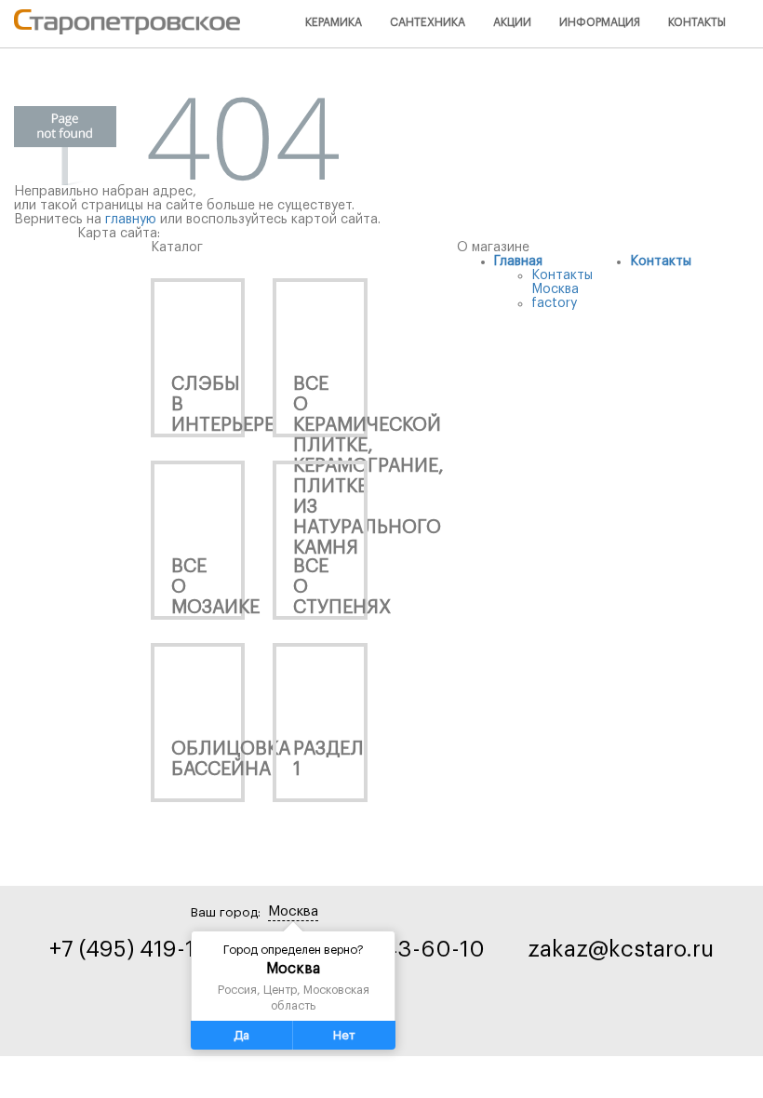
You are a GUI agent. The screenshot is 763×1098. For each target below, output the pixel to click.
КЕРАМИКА (333, 22)
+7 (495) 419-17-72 (143, 949)
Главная (518, 261)
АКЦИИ (512, 22)
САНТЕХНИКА (427, 22)
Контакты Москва (562, 282)
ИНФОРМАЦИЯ (599, 22)
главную (130, 219)
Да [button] (241, 1035)
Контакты (660, 261)
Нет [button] (344, 1035)
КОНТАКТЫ (697, 22)
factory (554, 303)
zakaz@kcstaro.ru (621, 949)
